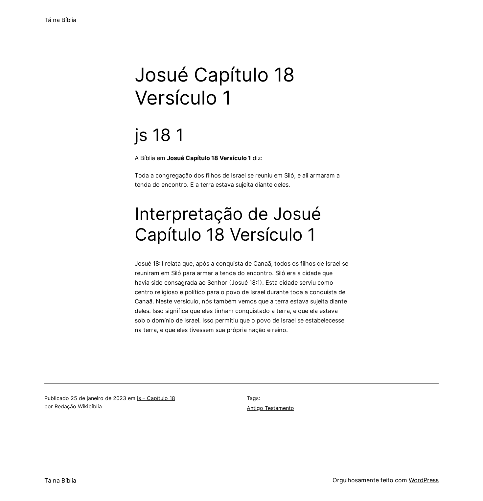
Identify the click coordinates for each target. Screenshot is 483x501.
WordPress (424, 480)
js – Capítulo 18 (156, 398)
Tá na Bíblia (60, 19)
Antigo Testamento (270, 408)
